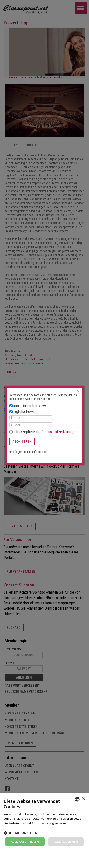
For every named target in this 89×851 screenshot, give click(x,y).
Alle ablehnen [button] (66, 842)
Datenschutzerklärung (57, 432)
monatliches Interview (29, 405)
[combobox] (77, 799)
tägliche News (23, 411)
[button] (44, 833)
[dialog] (44, 822)
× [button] (83, 799)
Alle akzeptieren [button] (25, 842)
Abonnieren (22, 441)
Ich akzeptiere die (43, 432)
